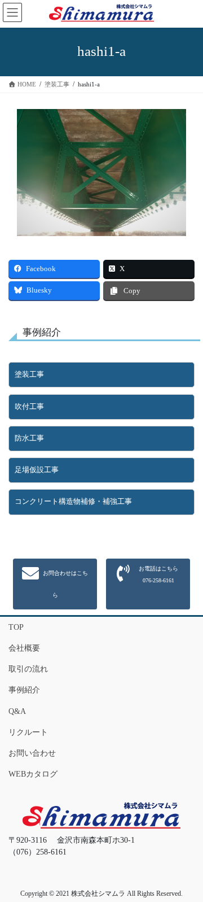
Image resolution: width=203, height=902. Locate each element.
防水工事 (29, 438)
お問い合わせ (32, 753)
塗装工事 (29, 374)
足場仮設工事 (37, 470)
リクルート (28, 732)
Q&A (17, 711)
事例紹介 (24, 690)
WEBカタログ (33, 774)
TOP (16, 627)
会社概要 (24, 648)
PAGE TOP (186, 865)
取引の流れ (28, 669)
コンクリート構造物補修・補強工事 (73, 502)
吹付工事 (29, 407)
